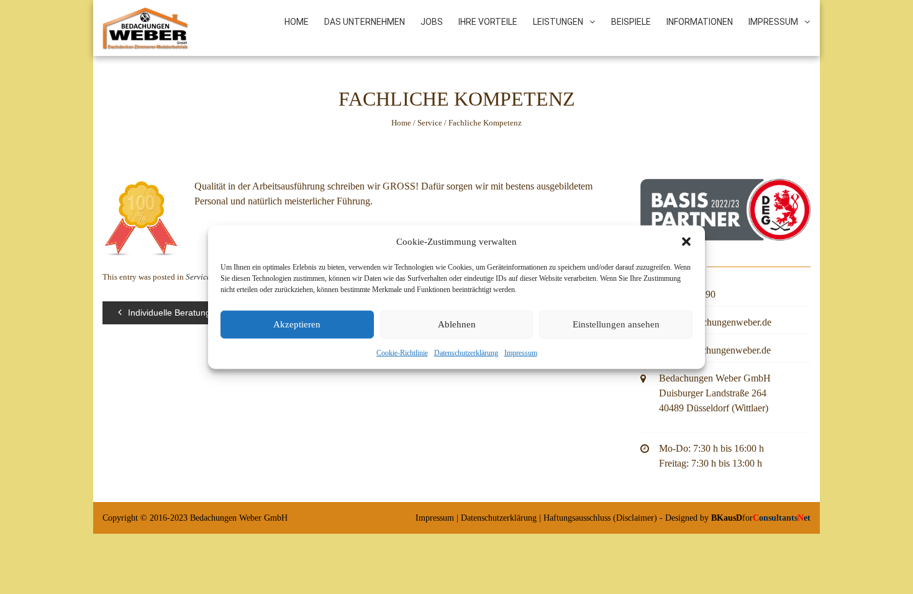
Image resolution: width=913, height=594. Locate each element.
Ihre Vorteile (487, 22)
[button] (686, 241)
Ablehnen (457, 324)
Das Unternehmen (364, 22)
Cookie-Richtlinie (402, 352)
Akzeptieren (296, 324)
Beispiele (631, 22)
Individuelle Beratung (169, 313)
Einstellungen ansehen (616, 324)
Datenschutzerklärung (466, 352)
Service (429, 122)
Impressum (520, 352)
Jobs (431, 22)
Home (296, 22)
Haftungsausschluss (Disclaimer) (600, 518)
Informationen (699, 22)
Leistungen (558, 22)
